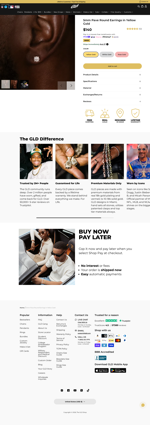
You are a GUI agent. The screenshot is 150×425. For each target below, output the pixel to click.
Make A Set (25, 347)
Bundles (24, 336)
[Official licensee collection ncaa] (5, 6)
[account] (146, 6)
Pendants (24, 328)
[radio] (91, 54)
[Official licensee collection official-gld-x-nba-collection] (17, 6)
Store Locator (44, 332)
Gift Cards (24, 351)
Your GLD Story (45, 369)
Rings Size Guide (61, 366)
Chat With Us (82, 322)
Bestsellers (25, 320)
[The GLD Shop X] (81, 390)
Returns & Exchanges (61, 325)
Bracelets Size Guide (62, 360)
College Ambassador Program (44, 344)
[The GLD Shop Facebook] (68, 390)
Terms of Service (60, 339)
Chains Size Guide (61, 354)
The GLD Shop (82, 412)
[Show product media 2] (15, 84)
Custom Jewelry (23, 342)
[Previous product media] (62, 85)
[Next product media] (71, 85)
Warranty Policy (63, 334)
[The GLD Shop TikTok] (88, 390)
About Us (42, 328)
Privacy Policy (62, 344)
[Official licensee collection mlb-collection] (10, 6)
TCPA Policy (61, 349)
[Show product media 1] (5, 84)
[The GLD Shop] (75, 6)
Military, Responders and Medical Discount (43, 353)
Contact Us (145, 1)
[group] (71, 1)
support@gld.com (84, 333)
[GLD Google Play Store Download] (118, 370)
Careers (41, 373)
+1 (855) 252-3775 (84, 339)
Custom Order (44, 360)
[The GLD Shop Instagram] (62, 390)
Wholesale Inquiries (43, 378)
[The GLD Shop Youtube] (75, 390)
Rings (22, 332)
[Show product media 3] (24, 84)
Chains (23, 324)
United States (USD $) (73, 402)
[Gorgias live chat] (142, 405)
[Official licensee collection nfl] (2, 6)
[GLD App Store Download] (102, 370)
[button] (139, 6)
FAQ (40, 320)
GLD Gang (43, 324)
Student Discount (42, 337)
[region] (75, 181)
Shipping (60, 330)
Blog (40, 365)
